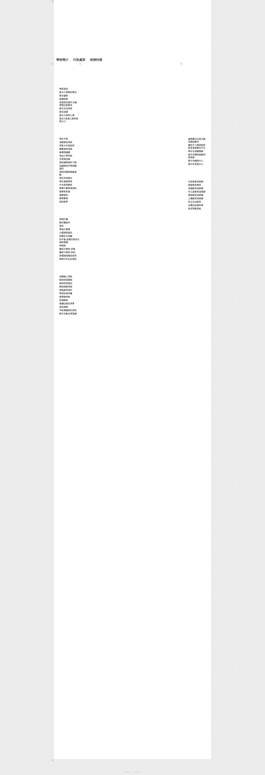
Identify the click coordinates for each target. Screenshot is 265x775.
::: (53, 1)
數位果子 (136, 772)
